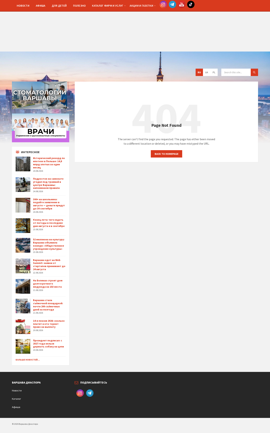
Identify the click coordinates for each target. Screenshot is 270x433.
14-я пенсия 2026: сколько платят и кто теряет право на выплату (49, 324)
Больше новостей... (28, 359)
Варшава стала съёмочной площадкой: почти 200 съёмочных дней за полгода (48, 304)
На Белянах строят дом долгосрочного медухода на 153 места (47, 283)
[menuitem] (23, 5)
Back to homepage (166, 153)
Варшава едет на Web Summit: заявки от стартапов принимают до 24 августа (49, 264)
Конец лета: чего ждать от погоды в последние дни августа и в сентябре (49, 223)
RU (199, 72)
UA (206, 72)
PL (214, 72)
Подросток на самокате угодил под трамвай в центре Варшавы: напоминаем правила (48, 183)
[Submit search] (254, 72)
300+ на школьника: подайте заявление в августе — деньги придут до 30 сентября (49, 204)
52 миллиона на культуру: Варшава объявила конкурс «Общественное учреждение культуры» (48, 244)
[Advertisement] (135, 26)
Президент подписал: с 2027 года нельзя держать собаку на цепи (48, 343)
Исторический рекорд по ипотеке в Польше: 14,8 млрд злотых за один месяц (49, 162)
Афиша (16, 407)
